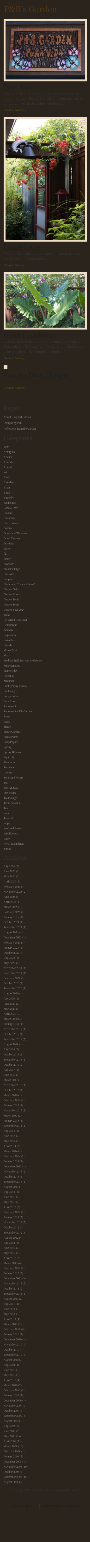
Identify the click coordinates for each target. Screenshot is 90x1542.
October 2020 (11, 983)
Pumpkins (9, 701)
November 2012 (13, 1222)
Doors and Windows (15, 533)
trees (6, 813)
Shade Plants (11, 737)
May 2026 (9, 876)
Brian (7, 487)
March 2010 (11, 1385)
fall (5, 553)
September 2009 (13, 1415)
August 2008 (11, 1482)
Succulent (9, 767)
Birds (7, 477)
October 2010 (11, 1349)
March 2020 (11, 1019)
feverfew (9, 564)
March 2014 (11, 1151)
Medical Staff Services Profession (23, 660)
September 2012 (13, 1232)
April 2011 (10, 1319)
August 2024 (11, 932)
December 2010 (13, 1339)
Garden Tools (11, 599)
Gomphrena (10, 625)
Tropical (8, 818)
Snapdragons (11, 742)
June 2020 (9, 1003)
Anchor (8, 457)
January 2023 (11, 947)
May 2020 (9, 1008)
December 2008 (13, 1461)
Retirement (10, 706)
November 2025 (13, 891)
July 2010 (9, 1365)
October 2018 (11, 1054)
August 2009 (11, 1421)
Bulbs (7, 492)
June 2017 (9, 1075)
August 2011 (11, 1298)
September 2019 (13, 1039)
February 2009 (12, 1451)
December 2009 (13, 1400)
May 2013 (9, 1202)
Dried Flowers (12, 538)
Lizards (8, 645)
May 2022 (9, 963)
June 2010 (9, 1370)
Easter (7, 548)
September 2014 (13, 1125)
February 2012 (12, 1268)
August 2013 (11, 1186)
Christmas (9, 518)
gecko (7, 614)
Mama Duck (11, 650)
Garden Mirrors (13, 594)
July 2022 (9, 958)
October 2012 (11, 1227)
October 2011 (11, 1288)
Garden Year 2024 (14, 609)
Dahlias (8, 528)
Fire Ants (9, 574)
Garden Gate (11, 589)
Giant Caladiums (29, 334)
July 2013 (9, 1192)
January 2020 (11, 1024)
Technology (10, 798)
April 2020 (10, 1013)
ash (5, 472)
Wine (7, 838)
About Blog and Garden (17, 417)
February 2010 (12, 1390)
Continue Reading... (15, 110)
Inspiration (10, 635)
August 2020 (11, 993)
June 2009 (9, 1431)
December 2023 (13, 937)
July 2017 (9, 1069)
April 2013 (10, 1207)
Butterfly (9, 497)
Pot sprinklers (11, 696)
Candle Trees (11, 508)
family (7, 558)
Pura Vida (19, 86)
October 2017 (11, 1064)
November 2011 (13, 1283)
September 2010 (13, 1354)
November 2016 (13, 1085)
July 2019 (9, 1049)
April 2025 (10, 902)
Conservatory (11, 523)
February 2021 (12, 978)
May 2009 (9, 1436)
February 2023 (12, 942)
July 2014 (9, 1131)
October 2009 (11, 1410)
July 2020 (9, 998)
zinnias (8, 848)
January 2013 (11, 1217)
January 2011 (11, 1334)
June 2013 (9, 1197)
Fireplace (9, 579)
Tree (6, 808)
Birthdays (9, 482)
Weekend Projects (14, 828)
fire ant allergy (12, 569)
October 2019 (11, 1034)
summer (8, 772)
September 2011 (13, 1293)
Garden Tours (11, 604)
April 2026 (10, 881)
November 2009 (13, 1405)
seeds (7, 721)
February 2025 (12, 912)
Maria (7, 655)
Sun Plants (10, 793)
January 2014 (11, 1161)
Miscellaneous (12, 665)
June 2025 (9, 896)
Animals (8, 462)
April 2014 (10, 1146)
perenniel (9, 681)
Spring (7, 747)
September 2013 (13, 1181)
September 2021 (13, 973)
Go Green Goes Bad (15, 620)
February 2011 (12, 1329)
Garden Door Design (35, 374)
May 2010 (9, 1375)
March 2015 (11, 1115)
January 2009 (11, 1456)
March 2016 (11, 1095)
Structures (9, 762)
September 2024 (13, 927)
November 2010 (13, 1344)
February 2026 (12, 886)
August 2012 (11, 1237)
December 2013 (13, 1166)
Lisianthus (9, 640)
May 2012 (9, 1253)
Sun (6, 782)
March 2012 (11, 1263)
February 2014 (12, 1156)
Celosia (8, 513)
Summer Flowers (13, 777)
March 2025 (11, 907)
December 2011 (13, 1278)
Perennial (9, 675)
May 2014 (9, 1141)
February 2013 (12, 1212)
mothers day (11, 670)
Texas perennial (12, 803)
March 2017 (11, 1080)
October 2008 (11, 1471)
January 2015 (11, 1120)
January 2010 (11, 1395)
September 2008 (13, 1477)
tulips (7, 823)
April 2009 (10, 1441)
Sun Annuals (11, 787)
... (5, 381)
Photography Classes (16, 686)
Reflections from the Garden (20, 428)
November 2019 (13, 1029)
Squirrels (9, 757)
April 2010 (10, 1380)
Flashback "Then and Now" (19, 584)
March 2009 (11, 1446)
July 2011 (9, 1304)
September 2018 (13, 1059)
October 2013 (11, 1176)
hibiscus (8, 630)
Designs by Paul (13, 423)
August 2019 (11, 1044)
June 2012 (9, 1248)
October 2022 (11, 952)
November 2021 (13, 968)
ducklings (9, 543)
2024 (6, 446)
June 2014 (9, 1136)
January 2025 (11, 917)
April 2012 (10, 1258)
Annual (8, 467)
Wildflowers (11, 833)
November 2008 (13, 1466)
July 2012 (9, 1242)
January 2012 (11, 1273)
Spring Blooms (12, 752)
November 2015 (13, 1110)
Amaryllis (9, 452)
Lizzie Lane (22, 247)
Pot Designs (11, 691)
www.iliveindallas (14, 843)
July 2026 (9, 866)
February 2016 (12, 1100)
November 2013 (13, 1171)
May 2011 (9, 1314)
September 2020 (13, 988)
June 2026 (9, 871)
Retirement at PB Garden (18, 711)
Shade (7, 726)
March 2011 (11, 1324)
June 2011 (9, 1309)
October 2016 (11, 1090)
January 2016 (11, 1105)
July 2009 (9, 1426)
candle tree (10, 502)
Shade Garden (12, 731)
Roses (7, 716)
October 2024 (11, 922)
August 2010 (11, 1359)
